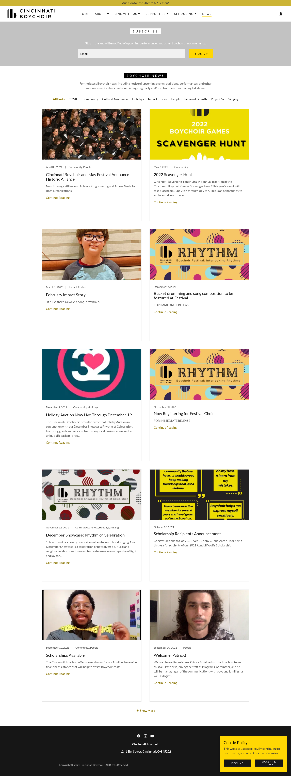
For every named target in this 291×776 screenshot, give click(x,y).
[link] (31, 13)
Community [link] (90, 99)
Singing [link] (233, 99)
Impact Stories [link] (157, 99)
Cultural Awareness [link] (115, 99)
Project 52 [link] (217, 99)
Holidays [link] (138, 99)
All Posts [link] (59, 99)
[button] (102, 14)
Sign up (201, 53)
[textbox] (131, 53)
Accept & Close (269, 763)
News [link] (206, 13)
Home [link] (84, 13)
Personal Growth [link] (195, 99)
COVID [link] (73, 99)
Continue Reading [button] (58, 197)
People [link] (175, 99)
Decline (237, 763)
